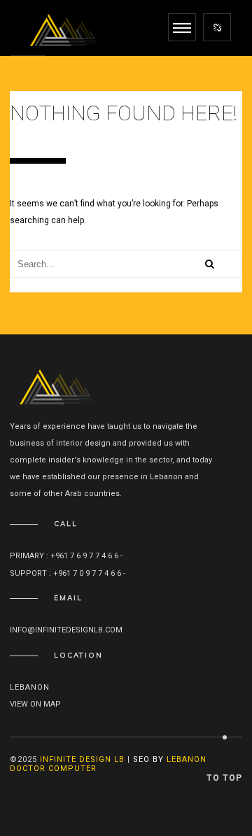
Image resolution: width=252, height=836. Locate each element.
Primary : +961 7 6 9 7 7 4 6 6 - (67, 555)
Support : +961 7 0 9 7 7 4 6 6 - (68, 573)
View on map (35, 704)
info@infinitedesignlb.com (66, 630)
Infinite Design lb (82, 759)
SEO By (148, 759)
